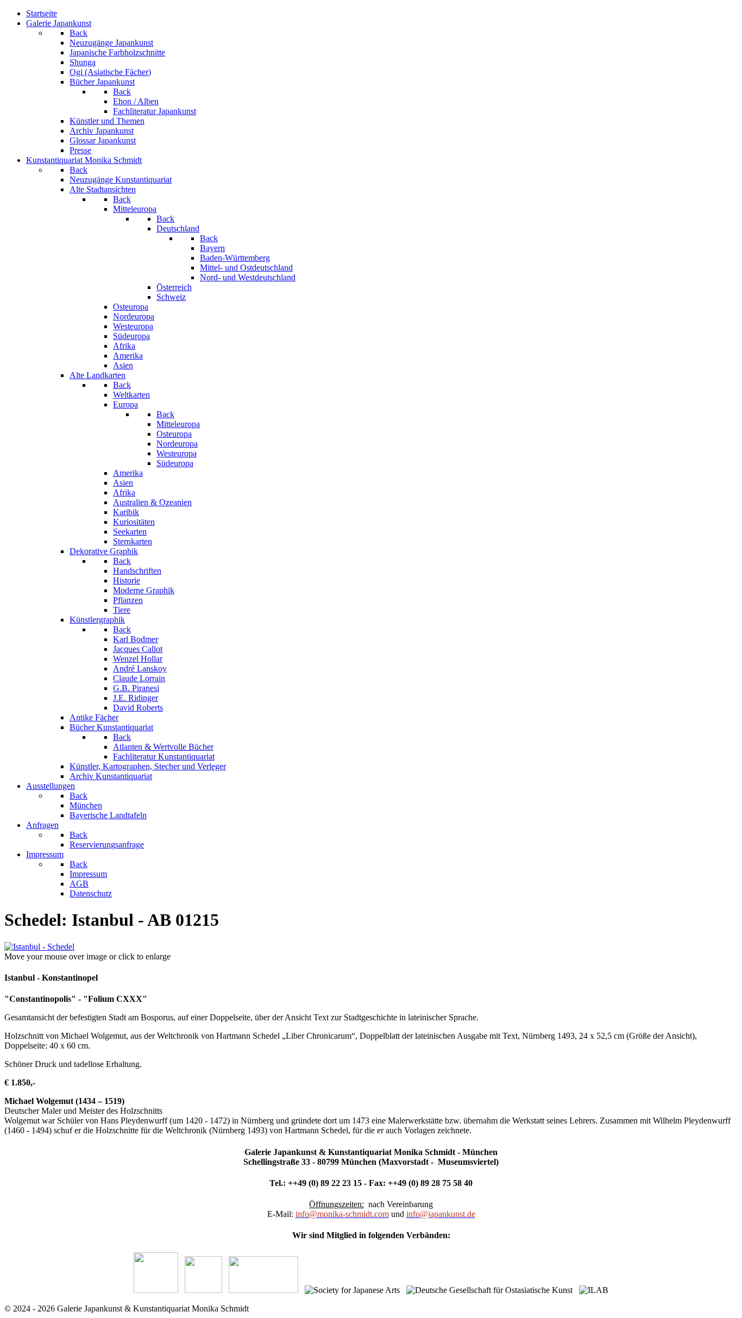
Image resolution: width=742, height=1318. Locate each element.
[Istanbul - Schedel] (39, 946)
